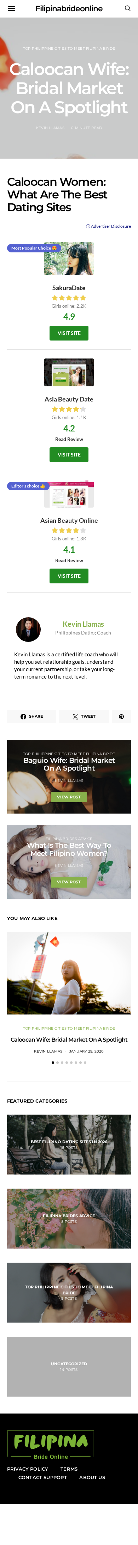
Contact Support (42, 1477)
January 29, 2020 (86, 1051)
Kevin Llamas (50, 127)
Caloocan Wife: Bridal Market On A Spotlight (69, 1039)
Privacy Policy (27, 1469)
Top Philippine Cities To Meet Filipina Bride (69, 48)
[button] (53, 1062)
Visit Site (69, 333)
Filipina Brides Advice (69, 838)
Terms (69, 1469)
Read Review (69, 439)
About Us (92, 1477)
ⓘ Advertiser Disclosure (108, 226)
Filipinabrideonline (68, 8)
